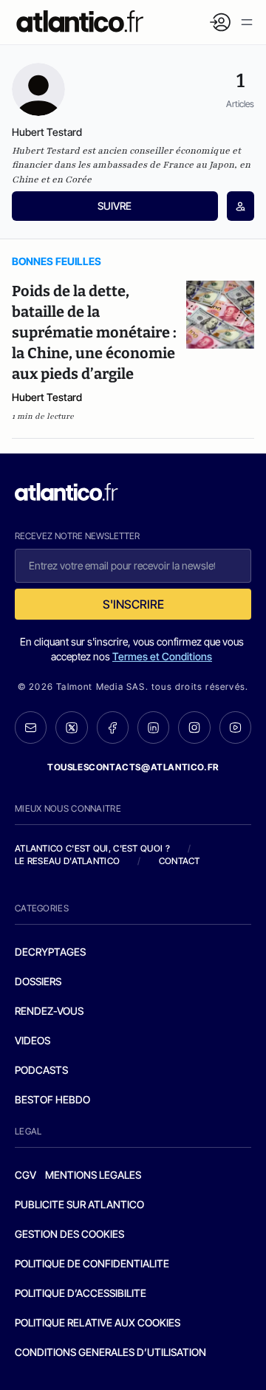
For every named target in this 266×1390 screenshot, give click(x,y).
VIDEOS (32, 1040)
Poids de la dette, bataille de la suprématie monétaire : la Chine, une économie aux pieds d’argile (94, 332)
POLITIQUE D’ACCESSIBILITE (80, 1293)
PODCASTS (41, 1070)
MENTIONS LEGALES (93, 1174)
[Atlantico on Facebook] (113, 727)
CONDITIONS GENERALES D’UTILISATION (110, 1352)
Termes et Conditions (162, 656)
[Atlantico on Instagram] (194, 727)
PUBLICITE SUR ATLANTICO (79, 1204)
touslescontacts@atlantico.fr (133, 767)
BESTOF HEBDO (52, 1099)
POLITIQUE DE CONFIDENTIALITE (92, 1263)
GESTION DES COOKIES (69, 1234)
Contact (179, 860)
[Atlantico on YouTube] (235, 727)
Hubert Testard (47, 397)
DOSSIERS (38, 981)
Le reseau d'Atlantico (67, 860)
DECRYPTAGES (50, 951)
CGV (25, 1174)
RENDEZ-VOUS (49, 1010)
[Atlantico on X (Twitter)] (71, 727)
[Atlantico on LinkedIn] (153, 727)
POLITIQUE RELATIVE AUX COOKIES (97, 1322)
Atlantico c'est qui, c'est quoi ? (92, 848)
